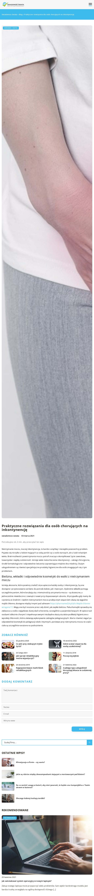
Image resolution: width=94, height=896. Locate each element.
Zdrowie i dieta (10, 28)
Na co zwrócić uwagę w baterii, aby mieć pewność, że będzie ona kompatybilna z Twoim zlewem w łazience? (53, 786)
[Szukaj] (89, 742)
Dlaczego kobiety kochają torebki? (30, 798)
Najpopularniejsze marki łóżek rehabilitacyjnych (29, 669)
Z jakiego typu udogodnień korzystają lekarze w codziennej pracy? (77, 670)
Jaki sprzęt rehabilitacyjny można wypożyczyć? (27, 657)
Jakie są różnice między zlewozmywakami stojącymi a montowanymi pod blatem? (50, 774)
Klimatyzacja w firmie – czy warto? (30, 762)
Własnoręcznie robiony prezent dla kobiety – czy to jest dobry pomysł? (33, 881)
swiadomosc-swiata (10, 536)
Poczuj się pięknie (71, 656)
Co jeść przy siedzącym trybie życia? (29, 645)
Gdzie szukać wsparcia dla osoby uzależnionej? (74, 645)
